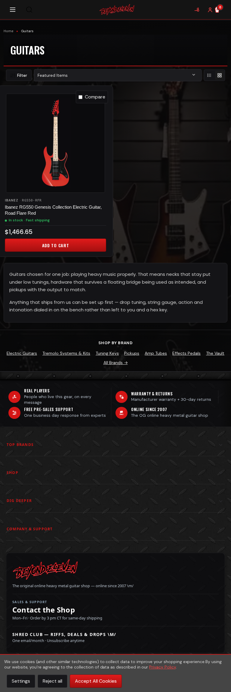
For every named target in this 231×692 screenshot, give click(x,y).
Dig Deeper (19, 500)
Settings (21, 681)
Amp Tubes (156, 353)
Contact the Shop (43, 610)
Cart (220, 7)
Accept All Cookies (96, 681)
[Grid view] (219, 75)
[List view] (209, 75)
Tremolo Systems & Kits (66, 353)
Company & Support (30, 528)
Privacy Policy (162, 667)
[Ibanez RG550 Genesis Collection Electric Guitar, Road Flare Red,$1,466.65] (55, 143)
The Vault (215, 353)
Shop (12, 472)
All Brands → (115, 362)
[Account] (210, 9)
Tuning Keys (107, 353)
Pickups (131, 353)
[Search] (29, 9)
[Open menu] (12, 9)
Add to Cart (55, 245)
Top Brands (20, 444)
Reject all (52, 681)
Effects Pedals (186, 353)
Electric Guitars (22, 353)
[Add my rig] (196, 9)
